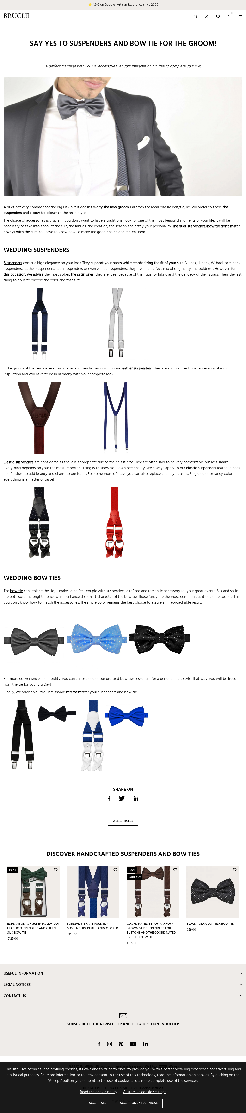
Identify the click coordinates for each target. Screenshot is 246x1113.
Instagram (109, 1044)
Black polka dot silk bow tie (210, 924)
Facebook (99, 1044)
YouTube (133, 1044)
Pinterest (121, 1044)
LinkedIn (145, 1044)
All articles (123, 821)
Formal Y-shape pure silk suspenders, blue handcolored (92, 926)
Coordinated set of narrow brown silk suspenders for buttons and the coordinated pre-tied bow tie (151, 930)
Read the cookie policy (98, 1092)
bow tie (16, 591)
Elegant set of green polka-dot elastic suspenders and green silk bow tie (33, 928)
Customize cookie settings (144, 1092)
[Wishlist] (218, 16)
